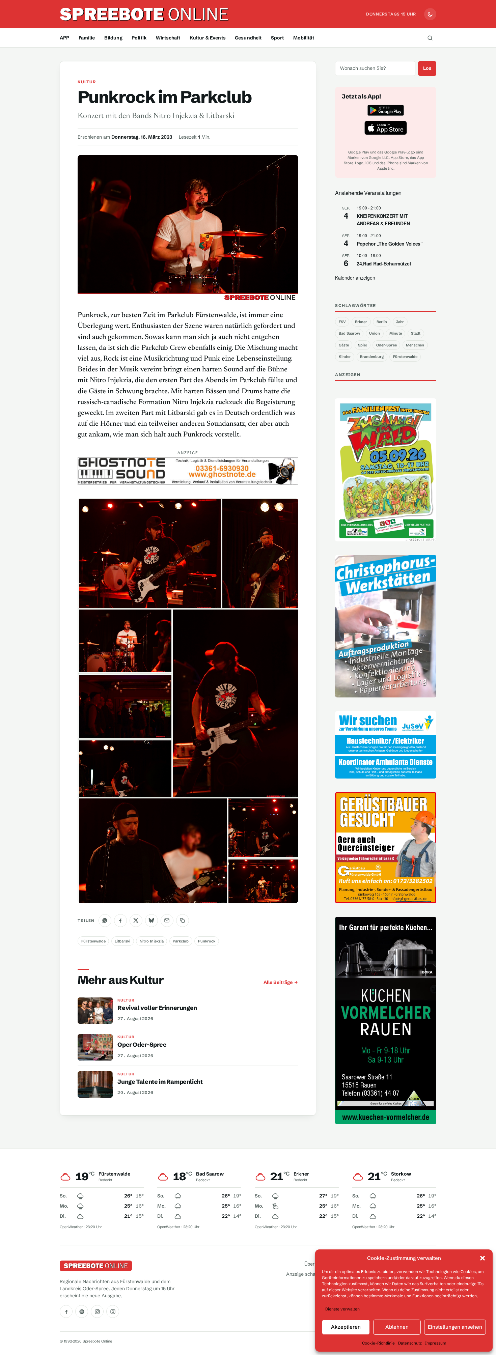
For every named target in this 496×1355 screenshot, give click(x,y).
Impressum (435, 1343)
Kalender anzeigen (355, 277)
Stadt (415, 333)
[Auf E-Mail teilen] (167, 920)
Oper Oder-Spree (141, 1044)
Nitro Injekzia (152, 941)
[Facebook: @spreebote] (66, 1311)
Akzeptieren (346, 1327)
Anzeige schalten (305, 1274)
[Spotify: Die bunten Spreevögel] (81, 1311)
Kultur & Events (208, 38)
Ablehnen (397, 1327)
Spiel (362, 345)
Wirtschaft (168, 38)
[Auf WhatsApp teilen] (105, 920)
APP (64, 38)
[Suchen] (429, 37)
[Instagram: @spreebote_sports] (112, 1311)
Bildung (113, 38)
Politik (139, 38)
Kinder (345, 356)
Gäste (344, 345)
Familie (87, 38)
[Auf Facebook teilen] (120, 920)
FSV (342, 321)
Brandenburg (372, 356)
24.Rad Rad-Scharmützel (384, 263)
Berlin (382, 321)
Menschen (415, 345)
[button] (482, 1258)
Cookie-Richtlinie (378, 1343)
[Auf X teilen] (136, 920)
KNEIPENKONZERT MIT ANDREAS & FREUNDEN (383, 220)
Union (374, 333)
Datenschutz (410, 1343)
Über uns (314, 1264)
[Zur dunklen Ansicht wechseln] (430, 14)
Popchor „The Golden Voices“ (390, 243)
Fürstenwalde (93, 941)
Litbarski (122, 941)
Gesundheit (248, 38)
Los (427, 68)
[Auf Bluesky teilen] (151, 920)
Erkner (361, 321)
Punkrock (206, 941)
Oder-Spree (386, 345)
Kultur (87, 81)
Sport (277, 38)
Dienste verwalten (342, 1308)
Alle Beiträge (278, 982)
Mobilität (303, 38)
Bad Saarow (349, 333)
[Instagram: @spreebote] (97, 1311)
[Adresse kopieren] (182, 920)
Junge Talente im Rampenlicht (159, 1081)
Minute (395, 333)
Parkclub (181, 941)
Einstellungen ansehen (455, 1327)
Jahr (400, 321)
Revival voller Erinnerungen (157, 1008)
